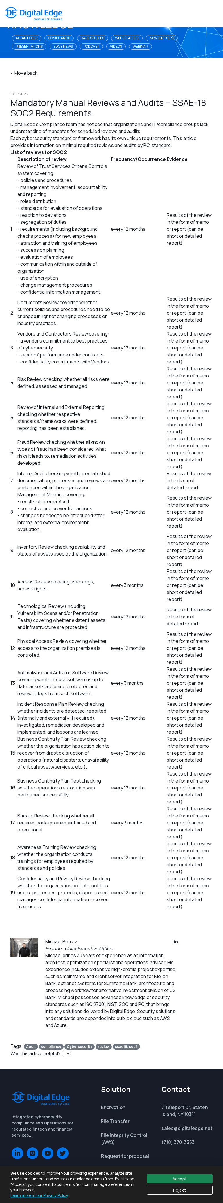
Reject (179, 1190)
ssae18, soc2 (126, 1046)
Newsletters (162, 38)
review (104, 1046)
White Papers (127, 38)
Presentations (29, 46)
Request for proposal (125, 1156)
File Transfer (115, 1121)
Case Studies (92, 38)
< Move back (23, 73)
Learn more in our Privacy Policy (39, 1195)
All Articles (26, 38)
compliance (51, 1046)
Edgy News (63, 46)
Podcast (91, 46)
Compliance (59, 38)
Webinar (140, 46)
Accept (179, 1178)
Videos (116, 46)
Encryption (113, 1107)
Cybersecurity (79, 1046)
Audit (31, 1046)
